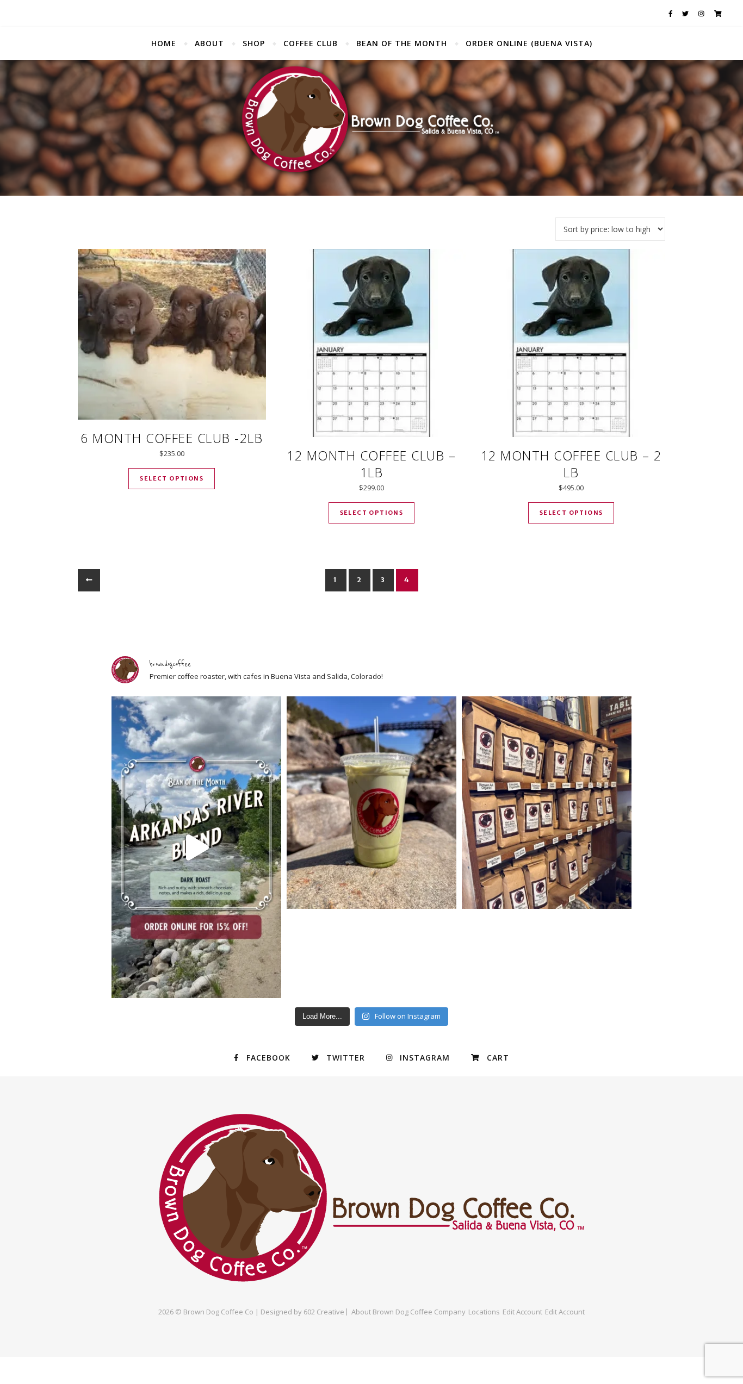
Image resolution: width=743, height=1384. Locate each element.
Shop (254, 43)
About (209, 43)
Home (163, 43)
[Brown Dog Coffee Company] (371, 128)
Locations (484, 1312)
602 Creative (324, 1312)
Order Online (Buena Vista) (529, 43)
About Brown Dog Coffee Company (408, 1312)
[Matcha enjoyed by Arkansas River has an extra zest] (371, 802)
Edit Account (522, 1312)
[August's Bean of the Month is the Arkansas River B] (196, 847)
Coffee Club (310, 43)
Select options (171, 478)
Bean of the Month (401, 43)
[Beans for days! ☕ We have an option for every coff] (546, 802)
